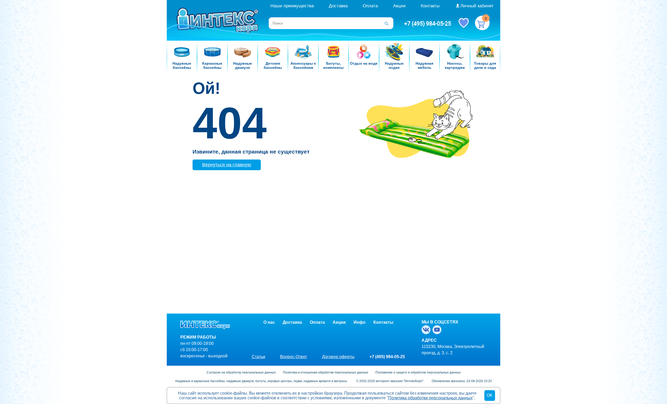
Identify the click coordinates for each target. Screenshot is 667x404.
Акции (399, 5)
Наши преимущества (292, 5)
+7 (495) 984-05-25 (427, 23)
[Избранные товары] (463, 22)
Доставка (338, 5)
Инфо (360, 322)
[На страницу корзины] (482, 23)
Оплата (370, 5)
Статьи (258, 356)
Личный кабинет (476, 5)
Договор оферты (338, 356)
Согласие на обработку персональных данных (241, 372)
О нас (269, 322)
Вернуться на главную (226, 164)
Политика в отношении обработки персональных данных (325, 372)
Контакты (430, 5)
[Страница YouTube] (438, 329)
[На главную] (218, 20)
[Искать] (388, 23)
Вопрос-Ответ (293, 356)
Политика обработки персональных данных (430, 398)
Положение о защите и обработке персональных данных (418, 372)
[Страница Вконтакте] (427, 329)
